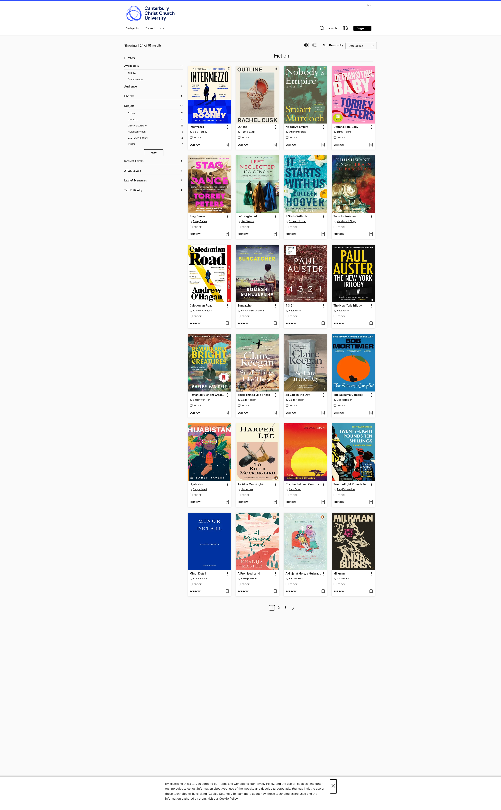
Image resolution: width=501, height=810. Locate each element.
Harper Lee (247, 489)
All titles (132, 73)
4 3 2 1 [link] (290, 306)
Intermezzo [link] (197, 127)
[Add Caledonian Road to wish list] (227, 323)
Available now (135, 79)
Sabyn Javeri (200, 489)
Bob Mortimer (344, 399)
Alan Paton (295, 489)
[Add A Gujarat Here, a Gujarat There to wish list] (323, 591)
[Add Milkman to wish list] (371, 591)
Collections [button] (153, 28)
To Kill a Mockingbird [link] (252, 484)
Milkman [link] (339, 573)
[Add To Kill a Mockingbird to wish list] (275, 502)
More (154, 152)
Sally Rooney (200, 131)
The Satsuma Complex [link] (348, 395)
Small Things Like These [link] (254, 395)
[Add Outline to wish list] (275, 145)
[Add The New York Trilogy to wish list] (371, 323)
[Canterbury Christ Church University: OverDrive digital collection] (150, 13)
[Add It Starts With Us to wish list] (323, 234)
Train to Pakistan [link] (344, 216)
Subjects (132, 28)
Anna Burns (343, 578)
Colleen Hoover (297, 221)
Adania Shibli (200, 578)
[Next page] (293, 607)
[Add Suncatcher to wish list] (275, 323)
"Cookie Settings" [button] (219, 794)
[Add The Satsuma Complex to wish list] (371, 413)
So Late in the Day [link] (298, 395)
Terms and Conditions (234, 784)
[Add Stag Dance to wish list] (227, 234)
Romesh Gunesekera (252, 310)
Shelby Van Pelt (201, 399)
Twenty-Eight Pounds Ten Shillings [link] (351, 484)
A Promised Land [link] (249, 573)
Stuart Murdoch (297, 131)
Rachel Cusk (248, 131)
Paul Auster (295, 310)
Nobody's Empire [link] (297, 127)
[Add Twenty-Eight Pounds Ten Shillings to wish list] (371, 502)
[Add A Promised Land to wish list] (275, 591)
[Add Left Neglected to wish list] (275, 234)
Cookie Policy (228, 799)
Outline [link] (242, 127)
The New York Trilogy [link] (347, 306)
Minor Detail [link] (198, 573)
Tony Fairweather (346, 489)
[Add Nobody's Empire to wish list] (323, 145)
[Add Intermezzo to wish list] (227, 145)
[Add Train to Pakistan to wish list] (371, 234)
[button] (328, 29)
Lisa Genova (247, 221)
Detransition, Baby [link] (345, 127)
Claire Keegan (248, 399)
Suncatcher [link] (245, 306)
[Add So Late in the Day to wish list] (323, 413)
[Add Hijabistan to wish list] (227, 502)
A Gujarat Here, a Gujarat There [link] (303, 573)
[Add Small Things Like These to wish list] (275, 413)
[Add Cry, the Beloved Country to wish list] (323, 502)
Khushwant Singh (346, 221)
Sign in (362, 28)
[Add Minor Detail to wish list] (227, 591)
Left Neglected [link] (247, 216)
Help (368, 5)
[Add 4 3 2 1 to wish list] (323, 323)
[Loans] (345, 29)
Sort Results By (333, 45)
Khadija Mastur (249, 578)
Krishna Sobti (296, 578)
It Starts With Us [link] (296, 216)
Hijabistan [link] (196, 484)
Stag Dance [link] (197, 216)
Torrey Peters (344, 131)
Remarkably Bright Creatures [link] (207, 395)
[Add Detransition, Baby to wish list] (371, 145)
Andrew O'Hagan (202, 310)
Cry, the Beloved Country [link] (302, 484)
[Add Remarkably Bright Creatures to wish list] (227, 413)
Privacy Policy (265, 784)
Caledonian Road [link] (201, 306)
